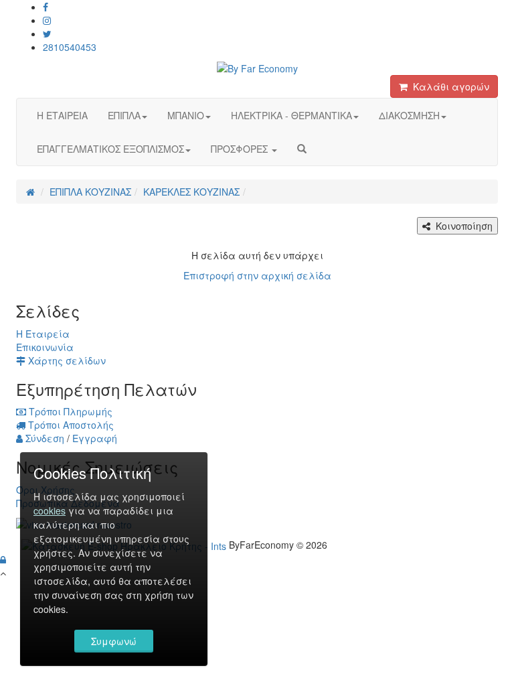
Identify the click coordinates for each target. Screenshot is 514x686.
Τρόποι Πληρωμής (69, 411)
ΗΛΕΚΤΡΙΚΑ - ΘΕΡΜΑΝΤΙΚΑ (291, 115)
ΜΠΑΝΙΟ (185, 115)
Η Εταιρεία (43, 333)
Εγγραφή (94, 438)
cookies (49, 510)
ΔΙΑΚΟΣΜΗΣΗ (409, 115)
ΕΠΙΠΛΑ (124, 115)
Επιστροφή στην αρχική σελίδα (257, 275)
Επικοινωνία (45, 347)
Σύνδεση (43, 438)
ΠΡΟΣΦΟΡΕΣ (240, 148)
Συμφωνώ (114, 641)
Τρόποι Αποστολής (69, 424)
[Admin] (3, 559)
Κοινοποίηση (461, 225)
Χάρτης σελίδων (65, 360)
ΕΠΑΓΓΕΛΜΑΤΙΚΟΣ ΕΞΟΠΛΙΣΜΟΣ (110, 148)
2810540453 (69, 47)
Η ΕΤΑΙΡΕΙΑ (62, 115)
